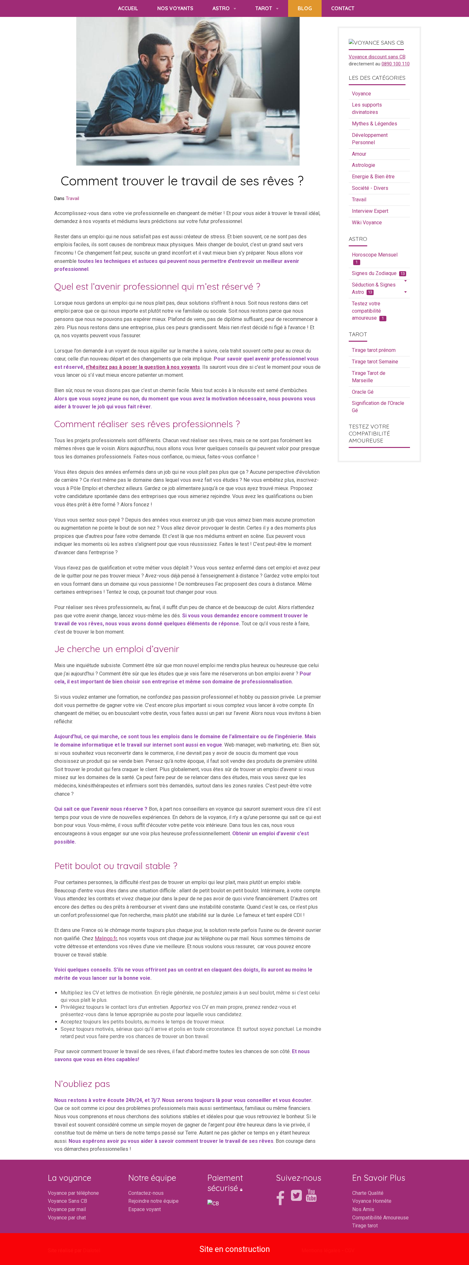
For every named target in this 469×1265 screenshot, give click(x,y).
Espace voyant (144, 1209)
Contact (342, 8)
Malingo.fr (106, 938)
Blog (305, 8)
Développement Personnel (370, 138)
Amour (359, 154)
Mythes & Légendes (374, 124)
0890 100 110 (396, 64)
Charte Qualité (367, 1193)
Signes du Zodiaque (378, 273)
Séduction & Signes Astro (374, 288)
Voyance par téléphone (73, 1193)
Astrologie (363, 165)
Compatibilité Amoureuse (380, 1218)
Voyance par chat (67, 1218)
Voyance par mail (67, 1209)
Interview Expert (370, 211)
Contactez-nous (146, 1193)
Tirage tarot (365, 1226)
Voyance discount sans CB (377, 57)
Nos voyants (175, 8)
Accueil (128, 8)
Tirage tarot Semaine (375, 362)
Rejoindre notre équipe (153, 1201)
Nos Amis (363, 1209)
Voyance (361, 94)
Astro (221, 8)
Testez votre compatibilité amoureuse (368, 311)
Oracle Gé (363, 392)
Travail (72, 198)
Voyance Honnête (371, 1201)
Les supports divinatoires (367, 108)
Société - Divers (370, 188)
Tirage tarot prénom (374, 350)
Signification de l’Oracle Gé (378, 406)
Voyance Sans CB (67, 1201)
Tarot (264, 8)
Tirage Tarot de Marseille (368, 376)
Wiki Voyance (367, 223)
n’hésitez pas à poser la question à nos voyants (143, 367)
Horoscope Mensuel (375, 258)
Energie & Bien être (373, 177)
